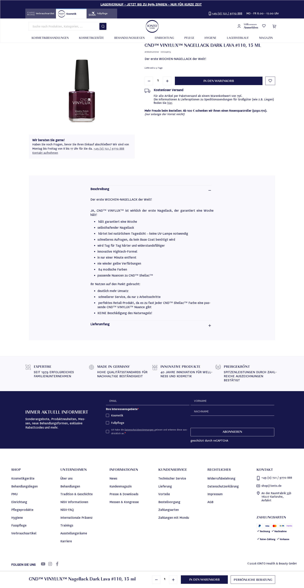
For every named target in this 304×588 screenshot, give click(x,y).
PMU (14, 494)
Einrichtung (19, 502)
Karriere (66, 541)
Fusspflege (19, 525)
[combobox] (67, 26)
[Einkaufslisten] (264, 26)
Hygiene (17, 518)
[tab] (151, 190)
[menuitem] (50, 38)
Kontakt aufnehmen (45, 153)
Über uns (66, 478)
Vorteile (164, 494)
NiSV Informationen (74, 502)
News (113, 478)
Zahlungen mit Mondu (173, 518)
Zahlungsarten (168, 510)
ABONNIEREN (232, 432)
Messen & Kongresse (124, 502)
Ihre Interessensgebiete (122, 409)
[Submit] (102, 26)
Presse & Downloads (123, 494)
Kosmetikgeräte (22, 478)
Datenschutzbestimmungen (139, 429)
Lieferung (165, 486)
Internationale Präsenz (76, 518)
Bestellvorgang (169, 502)
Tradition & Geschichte (76, 494)
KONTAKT (264, 470)
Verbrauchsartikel (23, 533)
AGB (210, 502)
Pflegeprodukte (22, 510)
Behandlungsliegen (24, 486)
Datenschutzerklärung (223, 486)
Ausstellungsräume (73, 533)
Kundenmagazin (120, 486)
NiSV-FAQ (67, 510)
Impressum (215, 494)
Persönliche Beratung (253, 580)
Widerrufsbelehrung (221, 478)
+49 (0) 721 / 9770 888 (109, 148)
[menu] (152, 38)
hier (169, 103)
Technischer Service (172, 478)
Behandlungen (70, 486)
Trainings (66, 525)
